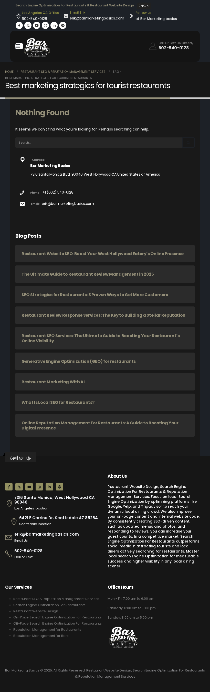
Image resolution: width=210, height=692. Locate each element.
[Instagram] (45, 25)
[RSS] (28, 25)
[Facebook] (19, 25)
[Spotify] (62, 25)
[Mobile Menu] (19, 46)
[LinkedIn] (54, 25)
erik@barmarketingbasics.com (68, 203)
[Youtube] (36, 25)
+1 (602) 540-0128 (58, 192)
